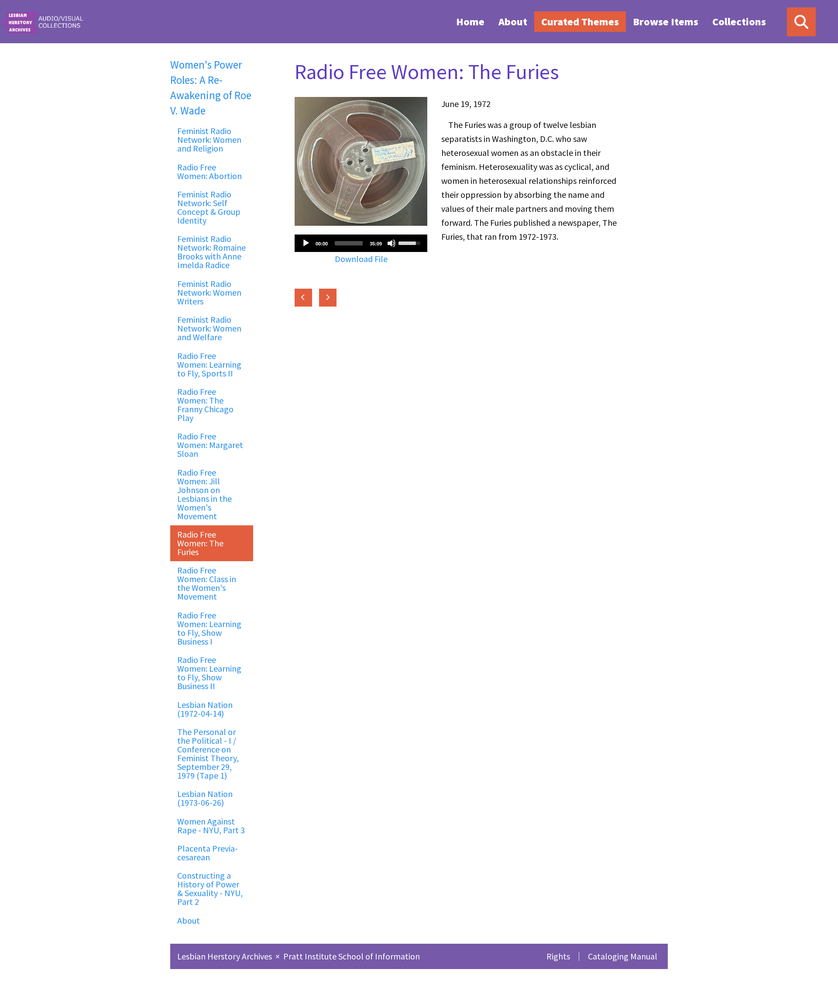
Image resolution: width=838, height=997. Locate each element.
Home (470, 21)
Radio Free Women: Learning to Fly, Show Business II (209, 672)
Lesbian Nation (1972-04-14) (205, 709)
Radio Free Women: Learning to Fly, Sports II (209, 364)
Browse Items (665, 21)
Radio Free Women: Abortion (209, 171)
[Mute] (391, 243)
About (512, 21)
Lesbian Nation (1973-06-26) (205, 798)
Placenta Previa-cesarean (207, 852)
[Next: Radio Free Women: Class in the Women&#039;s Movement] (328, 298)
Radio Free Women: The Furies (200, 543)
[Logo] (43, 21)
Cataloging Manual (622, 956)
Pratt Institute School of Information (351, 956)
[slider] (349, 243)
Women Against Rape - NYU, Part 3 (211, 825)
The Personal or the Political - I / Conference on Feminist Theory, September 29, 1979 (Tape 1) (208, 753)
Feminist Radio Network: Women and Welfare (209, 328)
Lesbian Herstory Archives (225, 956)
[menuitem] (470, 21)
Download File (361, 258)
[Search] (801, 21)
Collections (739, 21)
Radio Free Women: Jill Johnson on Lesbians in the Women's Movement (204, 494)
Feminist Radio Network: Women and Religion (209, 139)
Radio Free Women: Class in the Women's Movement (206, 583)
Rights (558, 956)
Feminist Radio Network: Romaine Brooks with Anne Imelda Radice (211, 251)
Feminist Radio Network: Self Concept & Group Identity (208, 207)
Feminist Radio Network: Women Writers (209, 292)
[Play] (306, 243)
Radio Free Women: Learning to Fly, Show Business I (209, 628)
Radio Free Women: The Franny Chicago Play (205, 404)
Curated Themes (580, 21)
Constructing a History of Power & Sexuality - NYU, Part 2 (210, 888)
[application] (361, 243)
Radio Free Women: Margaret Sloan (210, 445)
